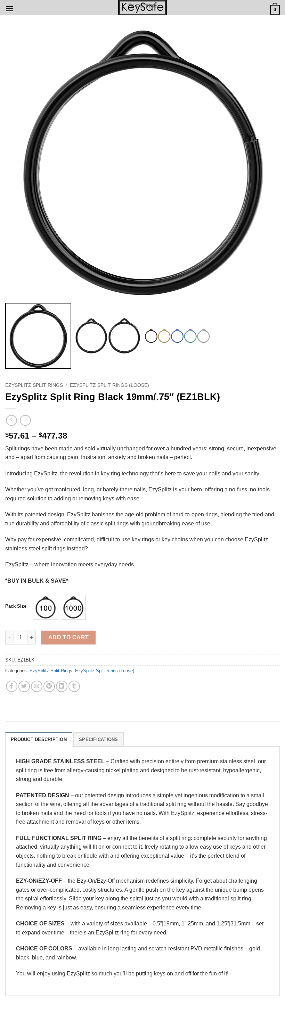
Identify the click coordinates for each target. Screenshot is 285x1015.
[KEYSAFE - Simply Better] (142, 7)
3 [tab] (154, 31)
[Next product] (11, 420)
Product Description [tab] (39, 739)
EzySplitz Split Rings (34, 385)
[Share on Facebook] (11, 686)
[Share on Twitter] (24, 686)
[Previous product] (25, 420)
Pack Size (15, 606)
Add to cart (68, 637)
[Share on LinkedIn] (61, 686)
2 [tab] (148, 31)
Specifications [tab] (98, 739)
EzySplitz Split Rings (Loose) (109, 385)
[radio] (45, 607)
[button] (9, 8)
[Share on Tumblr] (74, 686)
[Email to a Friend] (36, 686)
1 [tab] (137, 31)
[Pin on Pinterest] (49, 686)
